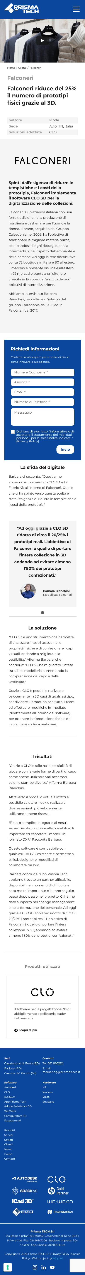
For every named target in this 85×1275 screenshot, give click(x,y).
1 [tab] (42, 613)
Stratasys (48, 1101)
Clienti (8, 1144)
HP (44, 1087)
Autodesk (10, 1087)
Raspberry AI (12, 1120)
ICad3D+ (9, 1097)
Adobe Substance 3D (18, 1106)
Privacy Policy (27, 441)
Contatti (9, 1158)
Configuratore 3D (15, 1116)
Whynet (58, 1258)
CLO (7, 1092)
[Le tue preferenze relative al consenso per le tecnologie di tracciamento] (7, 1267)
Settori (8, 1140)
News (8, 1149)
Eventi (8, 1154)
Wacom (47, 1092)
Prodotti (9, 1130)
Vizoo (45, 1097)
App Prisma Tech (15, 1101)
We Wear (10, 1111)
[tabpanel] (42, 564)
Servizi (8, 1135)
